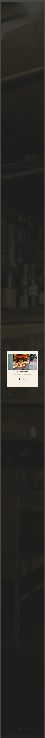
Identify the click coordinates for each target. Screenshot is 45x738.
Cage (22, 374)
